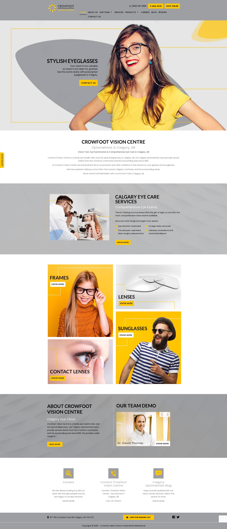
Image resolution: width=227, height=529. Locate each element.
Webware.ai (139, 525)
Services (118, 12)
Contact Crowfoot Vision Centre (113, 483)
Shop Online (172, 6)
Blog (154, 12)
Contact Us (94, 16)
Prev (162, 414)
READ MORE (55, 444)
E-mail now (156, 6)
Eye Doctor (124, 173)
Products (130, 12)
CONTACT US (88, 82)
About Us (93, 12)
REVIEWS (163, 12)
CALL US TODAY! (113, 501)
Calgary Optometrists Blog (158, 483)
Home (83, 12)
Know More (68, 501)
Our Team (104, 12)
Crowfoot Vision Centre (111, 525)
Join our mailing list (140, 517)
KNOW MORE (123, 242)
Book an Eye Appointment (96, 173)
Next (167, 414)
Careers (145, 12)
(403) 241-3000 (138, 6)
